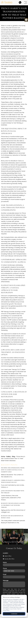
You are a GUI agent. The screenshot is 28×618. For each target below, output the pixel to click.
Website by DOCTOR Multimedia (14, 542)
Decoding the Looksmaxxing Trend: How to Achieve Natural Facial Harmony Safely (12, 470)
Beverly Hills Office (9, 559)
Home (3, 456)
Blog (13, 456)
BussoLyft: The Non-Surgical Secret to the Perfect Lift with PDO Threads (13, 505)
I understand (14, 613)
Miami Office (8, 556)
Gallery (8, 456)
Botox (11, 153)
